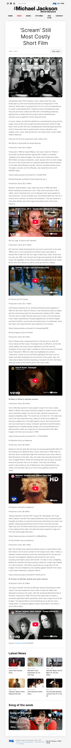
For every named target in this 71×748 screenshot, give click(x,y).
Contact (59, 16)
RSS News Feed (40, 742)
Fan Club (49, 17)
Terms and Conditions (28, 742)
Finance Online (20, 643)
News (19, 16)
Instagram (21, 743)
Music (28, 16)
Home (10, 16)
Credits (18, 742)
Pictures (39, 16)
